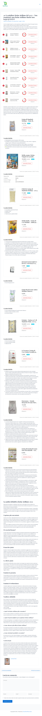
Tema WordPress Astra (27, 711)
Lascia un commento (7, 21)
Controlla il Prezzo (32, 34)
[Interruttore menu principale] (40, 4)
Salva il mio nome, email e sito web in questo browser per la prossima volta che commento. (21, 697)
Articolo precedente (6, 670)
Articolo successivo (36, 670)
